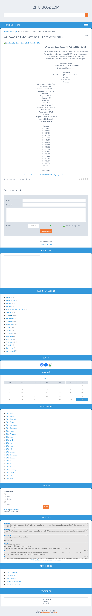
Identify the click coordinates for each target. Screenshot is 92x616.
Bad (8, 502)
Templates (9, 348)
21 (60, 396)
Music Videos (10, 300)
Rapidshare (10, 342)
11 (22, 393)
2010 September (11, 419)
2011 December (11, 464)
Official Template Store (14, 581)
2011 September (11, 455)
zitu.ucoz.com (46, 7)
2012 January (10, 467)
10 (10, 393)
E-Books (9, 345)
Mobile (8, 306)
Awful (8, 504)
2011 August (10, 452)
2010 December (11, 428)
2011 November (11, 461)
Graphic (8, 327)
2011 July (9, 449)
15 (71, 393)
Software (9, 179)
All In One (9, 324)
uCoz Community (12, 572)
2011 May (9, 443)
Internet (8, 312)
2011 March (10, 437)
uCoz (55, 613)
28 (60, 400)
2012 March (10, 473)
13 (47, 393)
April (15, 32)
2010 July (9, 413)
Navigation (12, 25)
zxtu (23, 179)
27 (47, 400)
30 (20, 32)
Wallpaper (9, 336)
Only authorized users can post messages (46, 560)
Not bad (9, 499)
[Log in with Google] (50, 365)
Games (8, 330)
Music (8, 297)
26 (34, 400)
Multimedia (10, 318)
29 (71, 400)
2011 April (9, 440)
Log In (49, 244)
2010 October (10, 422)
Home (6, 32)
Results (6, 510)
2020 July (9, 479)
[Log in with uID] (42, 365)
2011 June (9, 446)
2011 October (10, 458)
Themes (9, 339)
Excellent (10, 494)
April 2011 (46, 379)
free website (45, 613)
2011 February (11, 434)
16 (82, 393)
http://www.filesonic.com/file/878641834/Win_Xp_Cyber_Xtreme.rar (46, 175)
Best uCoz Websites (13, 584)
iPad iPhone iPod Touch (14, 309)
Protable (9, 321)
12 (34, 393)
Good (8, 496)
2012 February (11, 470)
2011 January (10, 431)
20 (47, 396)
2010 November (11, 425)
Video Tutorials (11, 578)
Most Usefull (10, 351)
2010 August (10, 416)
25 (22, 400)
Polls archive (14, 510)
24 (10, 400)
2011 (11, 32)
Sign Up (43, 244)
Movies (8, 303)
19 (34, 396)
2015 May (9, 476)
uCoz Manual (10, 575)
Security (9, 333)
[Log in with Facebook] (46, 365)
